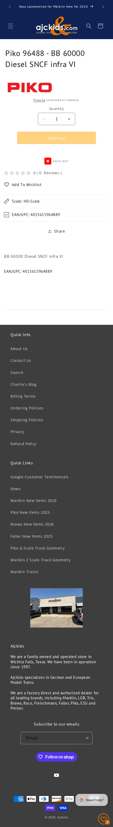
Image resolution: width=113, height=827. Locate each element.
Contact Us (21, 360)
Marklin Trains (24, 571)
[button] (10, 26)
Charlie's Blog (24, 384)
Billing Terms (23, 396)
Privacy (17, 431)
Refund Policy (24, 443)
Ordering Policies (27, 407)
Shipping (39, 100)
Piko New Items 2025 (30, 512)
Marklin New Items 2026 (33, 500)
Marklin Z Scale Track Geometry (41, 559)
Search (17, 372)
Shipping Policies (27, 419)
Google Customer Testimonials (40, 476)
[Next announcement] (103, 7)
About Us (19, 348)
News (16, 488)
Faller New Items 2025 (32, 536)
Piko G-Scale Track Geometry (38, 548)
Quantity (56, 108)
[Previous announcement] (10, 7)
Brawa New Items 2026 (32, 524)
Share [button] (59, 231)
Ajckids (62, 817)
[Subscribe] (86, 738)
